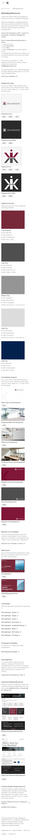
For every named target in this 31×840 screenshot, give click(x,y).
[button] (3, 3)
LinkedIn (4, 834)
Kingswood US (6, 830)
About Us (26, 830)
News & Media (17, 830)
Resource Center (5, 8)
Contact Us (12, 834)
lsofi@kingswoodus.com (8, 66)
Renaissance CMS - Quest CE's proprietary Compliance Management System (15, 35)
